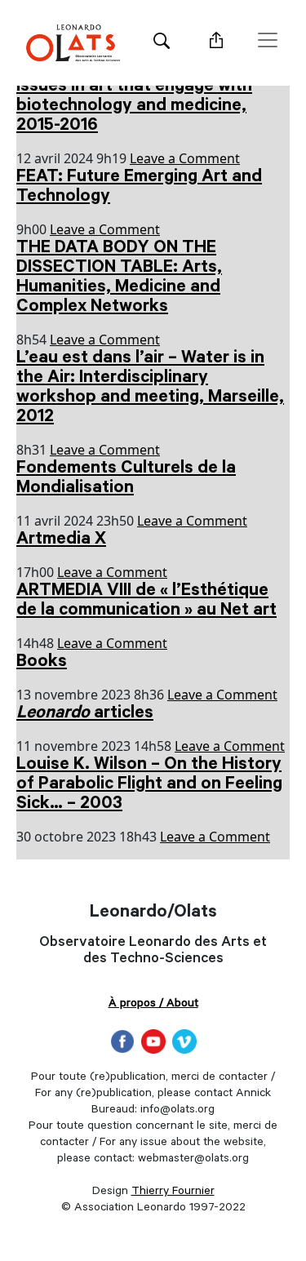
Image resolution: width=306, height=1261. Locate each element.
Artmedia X (61, 540)
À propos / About (153, 1004)
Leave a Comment (185, 158)
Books (41, 663)
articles (84, 714)
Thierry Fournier (173, 1192)
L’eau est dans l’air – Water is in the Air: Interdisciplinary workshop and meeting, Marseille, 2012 (150, 388)
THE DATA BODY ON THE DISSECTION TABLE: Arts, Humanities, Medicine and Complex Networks (119, 278)
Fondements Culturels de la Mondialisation (126, 479)
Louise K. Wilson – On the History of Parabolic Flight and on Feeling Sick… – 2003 (149, 785)
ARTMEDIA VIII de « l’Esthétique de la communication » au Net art (146, 601)
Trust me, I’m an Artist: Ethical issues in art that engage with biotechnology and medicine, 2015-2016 (136, 97)
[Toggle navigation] (268, 40)
